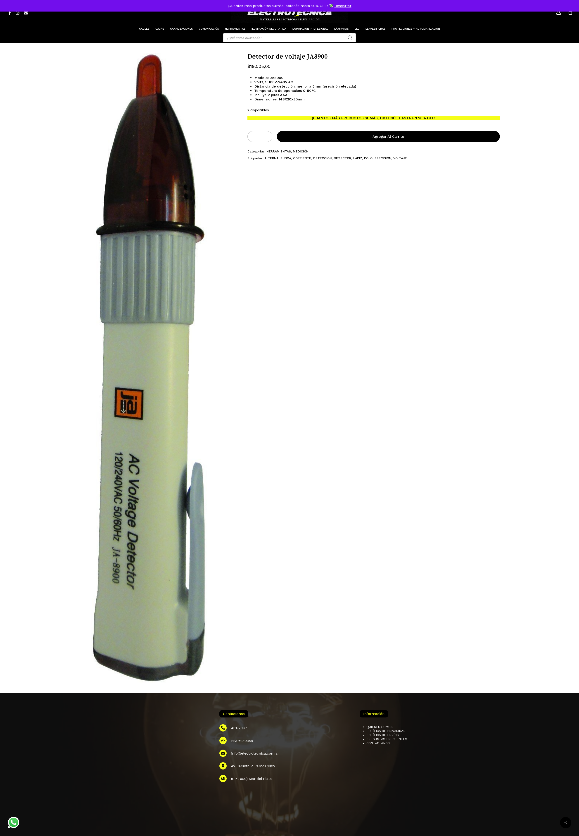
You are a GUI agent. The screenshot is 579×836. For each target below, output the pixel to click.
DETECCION (322, 158)
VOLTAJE (400, 158)
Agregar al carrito (388, 136)
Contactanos (378, 743)
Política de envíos (382, 735)
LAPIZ (357, 158)
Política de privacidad (386, 731)
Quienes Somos (379, 727)
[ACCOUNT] (558, 12)
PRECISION (383, 158)
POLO (368, 158)
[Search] (350, 37)
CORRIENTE (302, 158)
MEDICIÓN (300, 151)
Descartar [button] (343, 6)
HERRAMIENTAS (278, 151)
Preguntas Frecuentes (386, 739)
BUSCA (285, 158)
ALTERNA (271, 158)
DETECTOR (342, 158)
